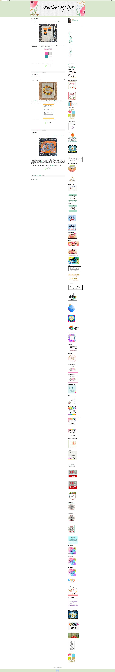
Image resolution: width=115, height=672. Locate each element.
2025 (69, 33)
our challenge (46, 119)
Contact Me (69, 29)
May (70, 48)
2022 (69, 36)
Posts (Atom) (36, 179)
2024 (69, 34)
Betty (73, 19)
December (70, 37)
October (70, 39)
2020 (69, 54)
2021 (69, 53)
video (42, 161)
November (70, 38)
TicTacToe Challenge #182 (57, 135)
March (70, 50)
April (70, 49)
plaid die (35, 100)
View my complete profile (75, 20)
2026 (69, 32)
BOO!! (32, 134)
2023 (69, 35)
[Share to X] (44, 72)
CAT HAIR (33, 19)
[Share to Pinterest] (45, 72)
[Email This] (42, 72)
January (70, 52)
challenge (51, 165)
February (70, 51)
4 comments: (39, 175)
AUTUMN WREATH (35, 76)
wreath (53, 100)
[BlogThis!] (43, 72)
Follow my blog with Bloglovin (71, 67)
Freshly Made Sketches (57, 21)
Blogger (61, 667)
